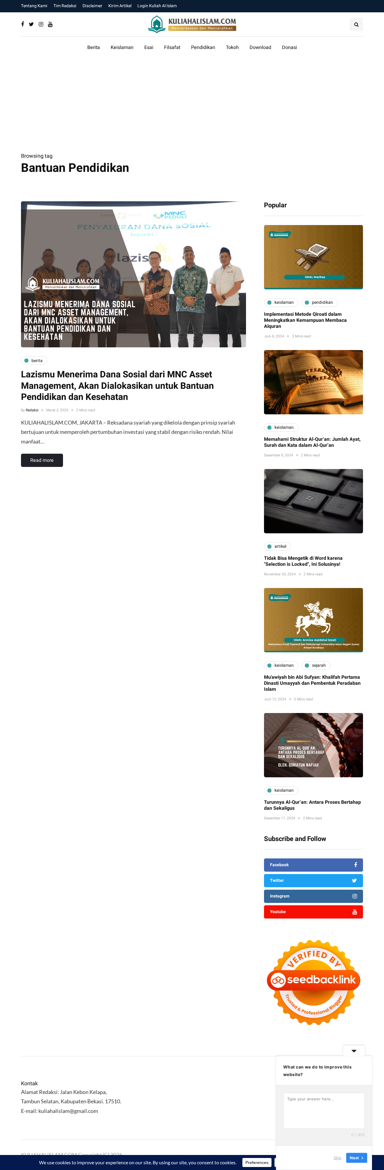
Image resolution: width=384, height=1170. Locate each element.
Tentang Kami (34, 6)
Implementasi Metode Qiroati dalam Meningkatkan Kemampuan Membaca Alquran (305, 320)
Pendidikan (203, 47)
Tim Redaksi (64, 6)
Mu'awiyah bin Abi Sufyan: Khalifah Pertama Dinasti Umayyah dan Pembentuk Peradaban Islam (312, 683)
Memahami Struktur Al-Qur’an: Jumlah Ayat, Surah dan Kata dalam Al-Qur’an (312, 442)
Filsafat (172, 47)
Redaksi (32, 410)
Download (260, 47)
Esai (148, 47)
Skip (337, 1157)
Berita (93, 47)
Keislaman (122, 47)
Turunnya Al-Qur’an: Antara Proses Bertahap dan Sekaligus (312, 805)
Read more (42, 460)
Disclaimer (92, 6)
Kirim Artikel (119, 6)
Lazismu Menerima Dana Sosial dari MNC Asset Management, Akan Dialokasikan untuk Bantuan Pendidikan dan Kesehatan (117, 386)
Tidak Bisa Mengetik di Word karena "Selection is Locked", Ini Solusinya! (303, 561)
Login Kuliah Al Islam (157, 6)
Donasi (289, 47)
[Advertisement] (192, 106)
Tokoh (232, 47)
